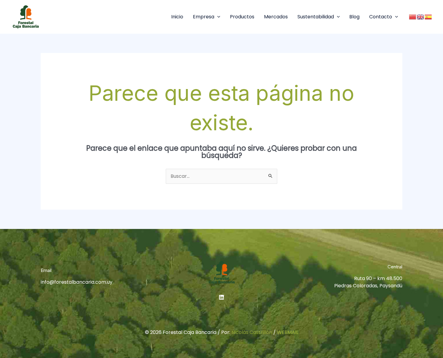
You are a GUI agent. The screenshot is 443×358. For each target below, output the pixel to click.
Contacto (380, 16)
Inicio (177, 16)
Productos (242, 16)
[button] (217, 16)
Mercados (276, 16)
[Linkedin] (221, 297)
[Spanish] (428, 17)
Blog (354, 16)
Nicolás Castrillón (251, 332)
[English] (421, 17)
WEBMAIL (287, 332)
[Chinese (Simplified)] (413, 17)
